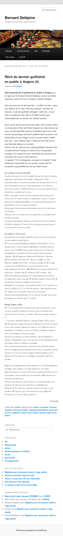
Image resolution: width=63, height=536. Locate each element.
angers (36, 407)
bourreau (17, 410)
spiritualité (10, 457)
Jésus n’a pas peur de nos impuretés (22, 478)
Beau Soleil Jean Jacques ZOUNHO (21, 496)
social (7, 454)
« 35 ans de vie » (23, 51)
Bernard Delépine (20, 17)
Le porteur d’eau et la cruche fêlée (21, 484)
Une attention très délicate (17, 481)
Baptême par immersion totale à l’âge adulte (26, 472)
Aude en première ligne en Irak (19, 475)
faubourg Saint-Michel (38, 410)
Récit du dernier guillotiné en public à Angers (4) (25, 79)
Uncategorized (11, 460)
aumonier (44, 407)
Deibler (25, 410)
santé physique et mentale (17, 451)
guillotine (16, 412)
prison (18, 407)
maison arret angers (30, 412)
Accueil (9, 51)
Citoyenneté (10, 444)
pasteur (43, 412)
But (36, 51)
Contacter (46, 51)
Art (6, 441)
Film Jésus (10, 57)
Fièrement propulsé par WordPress (31, 530)
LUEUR (22, 57)
